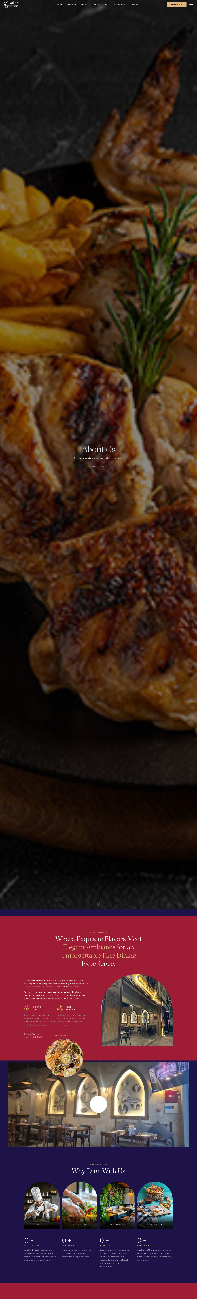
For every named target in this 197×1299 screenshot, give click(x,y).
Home (59, 4)
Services (94, 4)
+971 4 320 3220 (33, 1037)
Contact (135, 4)
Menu (83, 4)
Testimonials (119, 4)
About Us (71, 4)
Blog (106, 4)
